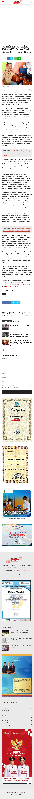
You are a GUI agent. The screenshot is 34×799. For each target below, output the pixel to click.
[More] (22, 302)
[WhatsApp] (15, 58)
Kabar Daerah (5, 329)
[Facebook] (8, 58)
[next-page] (5, 350)
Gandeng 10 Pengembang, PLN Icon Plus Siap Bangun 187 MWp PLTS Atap (9, 314)
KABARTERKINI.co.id (10, 282)
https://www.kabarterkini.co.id (15, 287)
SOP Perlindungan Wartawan (11, 792)
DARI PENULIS (16, 321)
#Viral (3, 295)
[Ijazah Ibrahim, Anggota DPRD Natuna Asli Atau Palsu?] (5, 640)
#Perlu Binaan (15, 294)
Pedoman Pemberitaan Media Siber (16, 791)
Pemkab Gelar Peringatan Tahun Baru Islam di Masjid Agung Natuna (25, 314)
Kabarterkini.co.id (21, 797)
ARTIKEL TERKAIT (7, 321)
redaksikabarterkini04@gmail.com (20, 570)
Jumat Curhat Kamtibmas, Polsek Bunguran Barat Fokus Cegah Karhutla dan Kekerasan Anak (20, 334)
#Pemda (8, 294)
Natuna (8, 295)
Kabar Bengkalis (11, 7)
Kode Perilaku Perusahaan (17, 794)
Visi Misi (26, 792)
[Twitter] (11, 58)
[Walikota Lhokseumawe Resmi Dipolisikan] (5, 648)
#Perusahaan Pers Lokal (25, 294)
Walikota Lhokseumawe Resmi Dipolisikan (21, 646)
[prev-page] (3, 350)
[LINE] (19, 58)
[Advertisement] (17, 27)
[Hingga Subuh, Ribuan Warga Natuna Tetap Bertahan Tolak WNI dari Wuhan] (5, 633)
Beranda (4, 7)
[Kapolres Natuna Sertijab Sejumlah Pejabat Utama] (5, 327)
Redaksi (7, 54)
